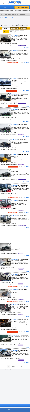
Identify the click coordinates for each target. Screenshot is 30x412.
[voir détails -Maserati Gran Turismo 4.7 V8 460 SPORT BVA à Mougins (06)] (5, 277)
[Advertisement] (12, 66)
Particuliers (23, 28)
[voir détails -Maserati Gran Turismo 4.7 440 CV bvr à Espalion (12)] (5, 158)
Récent (6, 31)
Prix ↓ (16, 31)
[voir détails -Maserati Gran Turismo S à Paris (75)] (5, 247)
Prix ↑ (11, 31)
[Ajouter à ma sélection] (9, 36)
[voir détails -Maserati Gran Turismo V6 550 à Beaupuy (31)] (5, 112)
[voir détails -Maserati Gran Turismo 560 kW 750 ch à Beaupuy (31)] (5, 173)
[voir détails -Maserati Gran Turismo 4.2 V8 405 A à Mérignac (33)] (5, 219)
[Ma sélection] (11, 7)
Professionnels (14, 28)
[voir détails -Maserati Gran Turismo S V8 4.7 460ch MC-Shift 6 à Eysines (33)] (5, 262)
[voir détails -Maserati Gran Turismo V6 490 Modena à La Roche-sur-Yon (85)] (5, 82)
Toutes (5, 28)
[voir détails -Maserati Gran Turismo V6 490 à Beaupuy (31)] (5, 143)
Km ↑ (22, 31)
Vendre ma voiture (23, 7)
